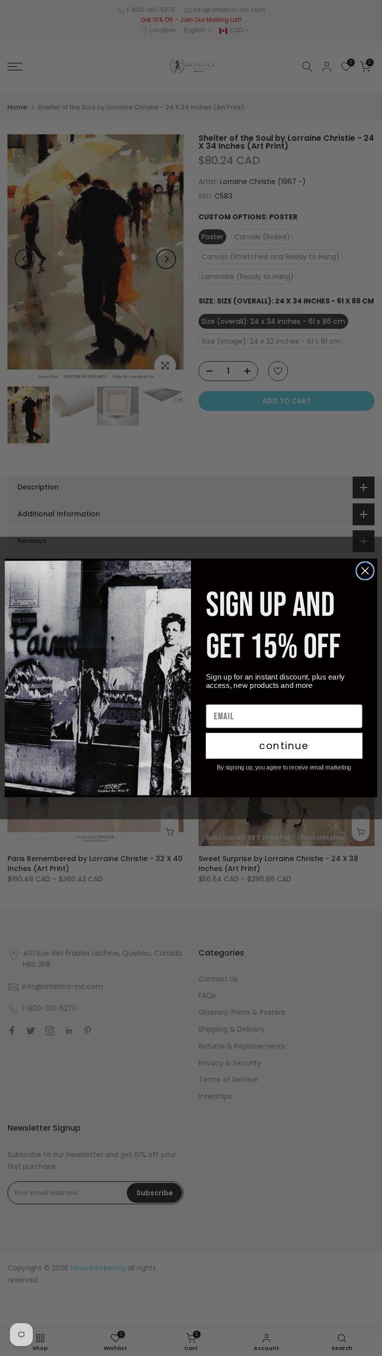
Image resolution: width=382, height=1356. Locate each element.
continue (284, 746)
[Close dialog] (365, 571)
